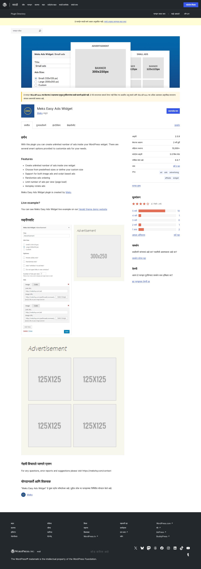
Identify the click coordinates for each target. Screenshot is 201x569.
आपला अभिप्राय (138, 235)
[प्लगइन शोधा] (40, 31)
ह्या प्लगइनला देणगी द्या (141, 281)
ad (161, 172)
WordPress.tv (91, 536)
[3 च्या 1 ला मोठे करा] (68, 228)
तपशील (27, 125)
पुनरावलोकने (41, 125)
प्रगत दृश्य (136, 185)
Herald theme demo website (93, 209)
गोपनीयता (14, 536)
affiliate (168, 178)
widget (176, 178)
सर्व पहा (177, 235)
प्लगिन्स (49, 532)
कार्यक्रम (123, 528)
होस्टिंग (13, 532)
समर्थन (177, 125)
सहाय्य (86, 528)
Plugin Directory (18, 14)
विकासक (86, 532)
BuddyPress (163, 536)
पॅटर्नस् (49, 536)
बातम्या (13, 528)
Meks (40, 113)
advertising (174, 172)
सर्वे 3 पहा (176, 166)
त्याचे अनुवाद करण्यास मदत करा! (115, 21)
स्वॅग (121, 536)
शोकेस (49, 523)
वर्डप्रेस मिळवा (191, 5)
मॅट (158, 528)
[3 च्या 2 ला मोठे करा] (120, 228)
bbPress (161, 532)
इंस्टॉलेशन (56, 125)
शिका (85, 523)
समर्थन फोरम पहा (139, 258)
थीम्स (49, 528)
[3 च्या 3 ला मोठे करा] (120, 341)
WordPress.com (164, 523)
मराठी (39, 552)
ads (165, 172)
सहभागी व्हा (124, 523)
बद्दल (12, 523)
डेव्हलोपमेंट (71, 125)
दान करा (124, 532)
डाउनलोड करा (173, 111)
